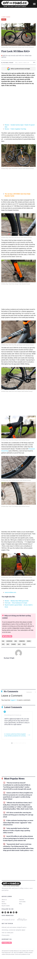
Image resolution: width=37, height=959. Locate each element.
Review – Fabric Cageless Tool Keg (15, 129)
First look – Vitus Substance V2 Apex (16, 603)
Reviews (4, 903)
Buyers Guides (6, 905)
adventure (9, 641)
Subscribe (8, 636)
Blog (20, 903)
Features (21, 899)
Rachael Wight (9, 658)
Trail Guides (22, 901)
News (3, 901)
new (8, 644)
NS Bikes (13, 644)
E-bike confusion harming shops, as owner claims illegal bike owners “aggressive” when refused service (18, 822)
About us (4, 899)
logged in (13, 700)
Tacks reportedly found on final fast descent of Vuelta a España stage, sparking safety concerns (16, 830)
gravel (29, 641)
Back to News (6, 16)
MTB (3, 644)
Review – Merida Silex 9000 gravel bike (16, 601)
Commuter (22, 641)
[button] (34, 4)
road (24, 644)
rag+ (19, 644)
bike (16, 641)
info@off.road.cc (21, 927)
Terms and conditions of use (22, 954)
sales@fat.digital (20, 930)
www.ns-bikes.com (10, 592)
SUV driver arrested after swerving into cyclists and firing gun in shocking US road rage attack (18, 815)
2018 (3, 641)
